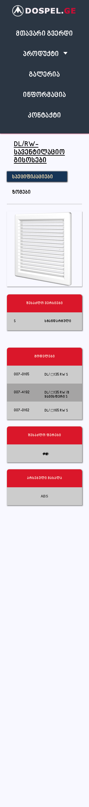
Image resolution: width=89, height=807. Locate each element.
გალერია (44, 75)
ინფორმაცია (44, 95)
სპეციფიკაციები (32, 177)
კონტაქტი (44, 116)
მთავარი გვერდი (44, 34)
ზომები (21, 192)
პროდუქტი (41, 54)
